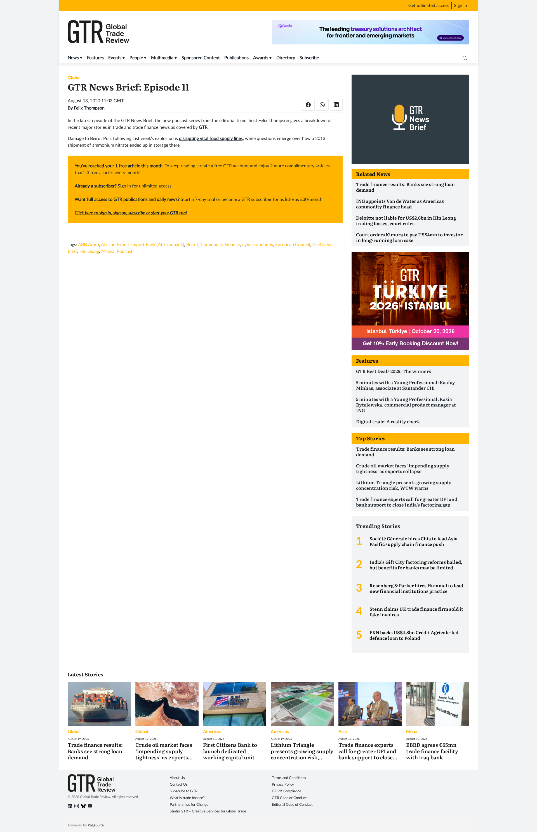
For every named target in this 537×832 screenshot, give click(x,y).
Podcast (125, 251)
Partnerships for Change (189, 805)
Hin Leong (89, 251)
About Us (177, 778)
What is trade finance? (187, 798)
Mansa (107, 251)
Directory (285, 58)
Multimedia (162, 58)
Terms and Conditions (289, 778)
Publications (236, 58)
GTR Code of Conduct (289, 798)
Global (74, 78)
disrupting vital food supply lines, (211, 138)
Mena (411, 731)
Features (95, 58)
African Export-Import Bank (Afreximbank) (142, 245)
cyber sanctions (257, 245)
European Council (292, 245)
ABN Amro (88, 245)
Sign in (460, 5)
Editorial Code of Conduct (292, 805)
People (136, 58)
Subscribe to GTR (183, 791)
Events (114, 58)
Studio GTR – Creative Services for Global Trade (208, 811)
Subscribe (309, 58)
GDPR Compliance (286, 791)
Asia (342, 731)
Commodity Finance (220, 245)
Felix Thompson (89, 108)
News (73, 58)
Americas (212, 731)
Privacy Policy (283, 784)
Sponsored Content (201, 58)
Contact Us (179, 784)
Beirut (192, 245)
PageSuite (96, 825)
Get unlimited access (428, 5)
